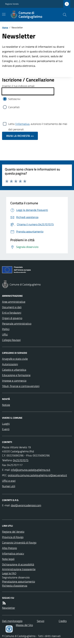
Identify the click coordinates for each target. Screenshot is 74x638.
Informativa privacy (13, 553)
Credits (63, 621)
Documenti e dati (12, 307)
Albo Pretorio (9, 548)
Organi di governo (12, 318)
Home (5, 27)
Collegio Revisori (11, 340)
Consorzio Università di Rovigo (19, 542)
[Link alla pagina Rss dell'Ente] (4, 603)
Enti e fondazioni (11, 313)
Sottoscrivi (14, 99)
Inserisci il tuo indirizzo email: (18, 86)
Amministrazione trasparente (18, 569)
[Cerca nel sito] (63, 15)
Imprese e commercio (14, 381)
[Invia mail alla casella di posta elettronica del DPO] (26, 505)
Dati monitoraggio (12, 621)
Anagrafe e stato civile (15, 359)
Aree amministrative (13, 302)
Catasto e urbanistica (14, 370)
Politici (5, 329)
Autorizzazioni (10, 364)
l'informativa (22, 124)
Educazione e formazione (16, 375)
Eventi (5, 429)
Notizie (6, 405)
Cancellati (14, 107)
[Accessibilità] (9, 629)
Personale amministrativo (16, 323)
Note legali (8, 559)
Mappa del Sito (24, 625)
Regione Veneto (12, 3)
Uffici (5, 334)
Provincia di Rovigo (12, 537)
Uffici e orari (8, 481)
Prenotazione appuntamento (18, 581)
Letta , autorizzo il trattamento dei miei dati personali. (37, 124)
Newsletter (8, 608)
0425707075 (20, 460)
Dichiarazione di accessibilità (18, 564)
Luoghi (6, 424)
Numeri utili (8, 486)
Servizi (40, 621)
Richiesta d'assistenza (14, 586)
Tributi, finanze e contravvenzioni (20, 386)
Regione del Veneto (13, 532)
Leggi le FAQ (9, 573)
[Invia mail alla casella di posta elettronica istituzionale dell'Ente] (30, 469)
